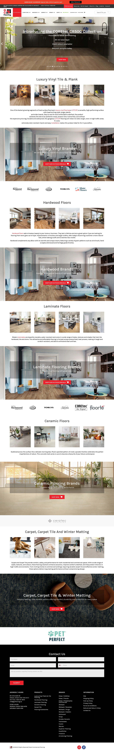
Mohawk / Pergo (64, 709)
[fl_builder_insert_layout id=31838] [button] (50, 66)
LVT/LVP (74, 110)
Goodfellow (62, 731)
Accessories (80, 12)
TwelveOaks (63, 721)
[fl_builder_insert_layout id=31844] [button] (54, 66)
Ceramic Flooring (40, 705)
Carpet (58, 12)
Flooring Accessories (41, 709)
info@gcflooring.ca (16, 701)
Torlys (61, 717)
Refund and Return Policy (92, 708)
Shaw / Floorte (64, 698)
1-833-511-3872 (20, 700)
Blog (97, 6)
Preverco (62, 733)
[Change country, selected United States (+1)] (60, 665)
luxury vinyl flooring (63, 110)
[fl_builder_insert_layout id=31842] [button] (47, 66)
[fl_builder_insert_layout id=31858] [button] (63, 66)
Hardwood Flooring (40, 700)
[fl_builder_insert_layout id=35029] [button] (57, 66)
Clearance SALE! (73, 12)
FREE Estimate (68, 6)
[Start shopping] (85, 12)
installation (55, 123)
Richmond (62, 714)
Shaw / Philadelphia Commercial (65, 701)
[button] (30, 12)
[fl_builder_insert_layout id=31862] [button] (66, 66)
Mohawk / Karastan (65, 707)
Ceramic (51, 12)
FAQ (84, 696)
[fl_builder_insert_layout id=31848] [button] (56, 66)
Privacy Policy (87, 703)
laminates (21, 337)
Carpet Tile (38, 707)
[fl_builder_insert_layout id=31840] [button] (52, 66)
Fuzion (61, 724)
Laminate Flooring (40, 702)
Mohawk (61, 705)
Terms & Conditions (89, 706)
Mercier (61, 726)
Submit (16, 683)
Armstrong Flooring (65, 736)
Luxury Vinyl (26, 12)
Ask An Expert (84, 6)
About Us (92, 6)
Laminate (43, 12)
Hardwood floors (17, 233)
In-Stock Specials (17, 12)
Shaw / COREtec (64, 696)
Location (101, 6)
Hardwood (35, 12)
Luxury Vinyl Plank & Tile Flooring (42, 696)
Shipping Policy (88, 698)
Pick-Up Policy (88, 701)
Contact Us (86, 710)
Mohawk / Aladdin (65, 712)
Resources (77, 6)
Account (107, 6)
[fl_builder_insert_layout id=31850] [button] (59, 66)
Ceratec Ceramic (64, 719)
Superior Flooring (65, 729)
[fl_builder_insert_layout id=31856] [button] (61, 66)
